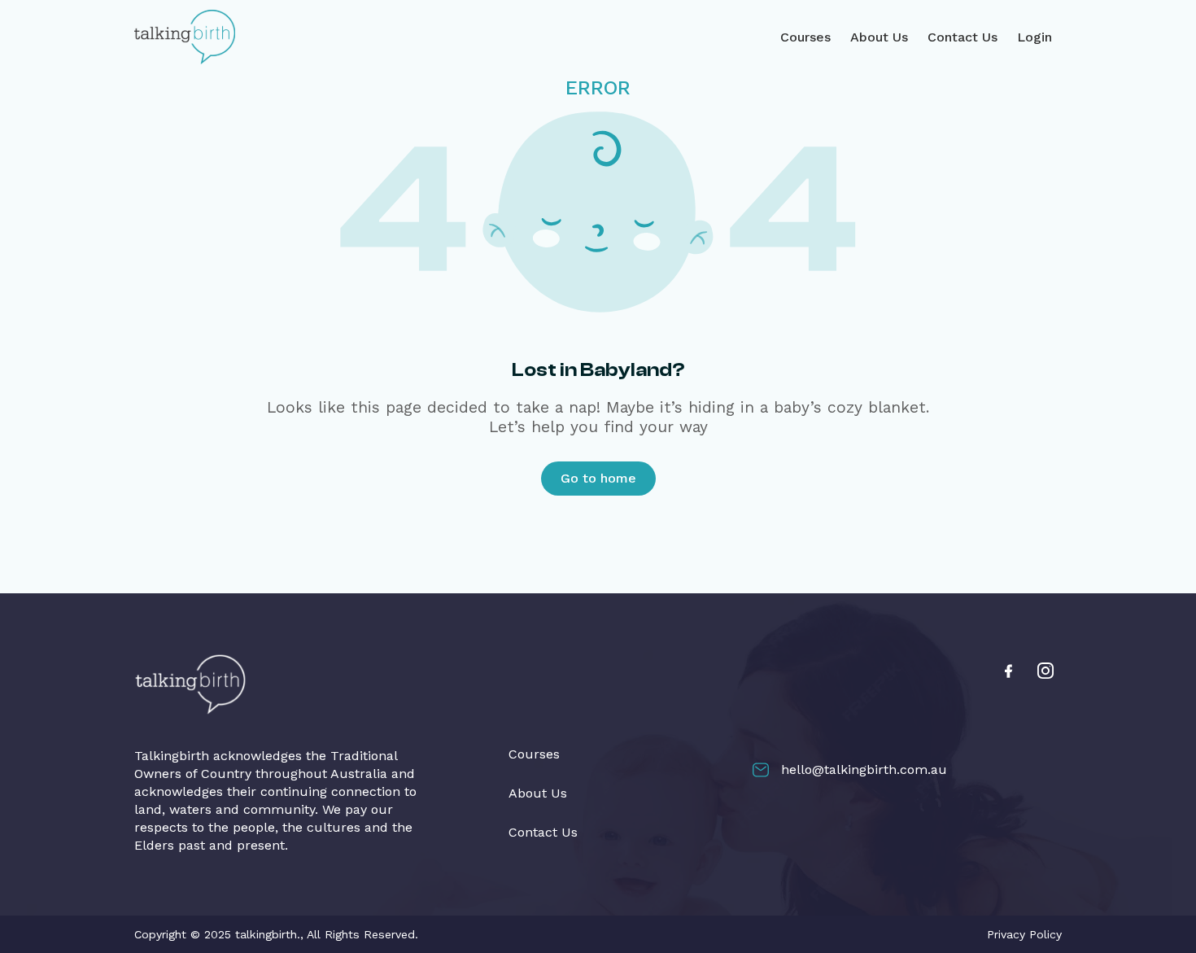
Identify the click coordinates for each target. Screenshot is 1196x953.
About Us (879, 37)
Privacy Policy (1024, 934)
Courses (805, 37)
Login (1034, 37)
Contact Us (962, 37)
